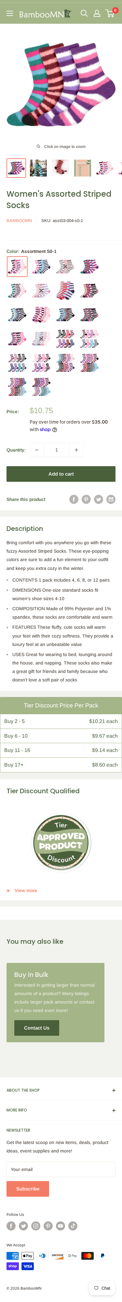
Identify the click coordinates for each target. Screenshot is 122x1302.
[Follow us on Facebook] (11, 1225)
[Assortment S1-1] (17, 290)
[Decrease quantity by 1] (37, 450)
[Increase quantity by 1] (76, 450)
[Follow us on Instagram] (35, 1225)
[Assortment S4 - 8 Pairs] (17, 362)
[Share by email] (110, 499)
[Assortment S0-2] (41, 266)
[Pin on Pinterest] (86, 499)
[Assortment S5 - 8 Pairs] (41, 362)
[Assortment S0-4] (89, 266)
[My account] (97, 13)
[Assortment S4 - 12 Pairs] (41, 386)
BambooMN (19, 220)
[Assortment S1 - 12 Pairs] (65, 362)
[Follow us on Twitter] (23, 1225)
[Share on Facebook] (73, 499)
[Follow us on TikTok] (72, 1225)
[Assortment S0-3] (65, 266)
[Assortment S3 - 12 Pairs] (17, 386)
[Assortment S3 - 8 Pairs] (89, 338)
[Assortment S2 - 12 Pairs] (89, 362)
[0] (110, 13)
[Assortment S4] (89, 314)
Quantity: (16, 450)
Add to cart (61, 474)
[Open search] (84, 13)
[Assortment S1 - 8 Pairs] (41, 338)
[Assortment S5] (17, 338)
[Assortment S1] (17, 314)
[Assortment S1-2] (41, 290)
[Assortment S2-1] (89, 290)
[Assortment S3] (65, 314)
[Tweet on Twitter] (98, 499)
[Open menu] (10, 13)
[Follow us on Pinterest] (48, 1225)
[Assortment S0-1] (17, 266)
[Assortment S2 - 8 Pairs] (65, 338)
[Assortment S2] (41, 314)
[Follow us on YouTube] (60, 1225)
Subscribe (27, 1188)
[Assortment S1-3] (65, 290)
